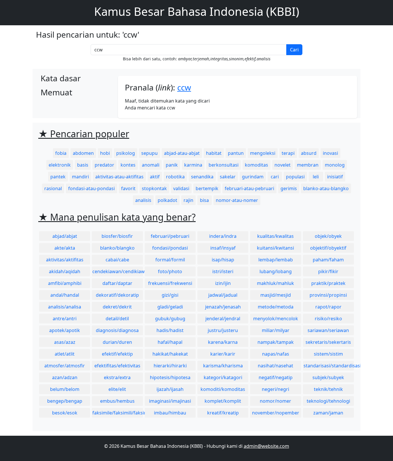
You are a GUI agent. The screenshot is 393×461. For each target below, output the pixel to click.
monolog (335, 165)
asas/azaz (64, 342)
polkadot (167, 200)
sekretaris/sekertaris (328, 342)
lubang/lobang (276, 271)
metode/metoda (275, 307)
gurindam (253, 176)
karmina (193, 165)
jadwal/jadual (222, 295)
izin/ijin (223, 283)
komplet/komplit (223, 401)
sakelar (228, 176)
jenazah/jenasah (223, 307)
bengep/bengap (64, 401)
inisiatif (335, 176)
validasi (181, 188)
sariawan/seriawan (328, 330)
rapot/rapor (328, 307)
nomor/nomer (275, 401)
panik (172, 165)
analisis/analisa (64, 307)
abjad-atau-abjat (182, 153)
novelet (282, 165)
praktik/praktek (328, 283)
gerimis (289, 188)
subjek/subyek (328, 377)
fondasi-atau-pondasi (91, 188)
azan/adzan (64, 377)
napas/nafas (275, 354)
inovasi (330, 153)
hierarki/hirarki (170, 365)
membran (307, 165)
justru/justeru (223, 330)
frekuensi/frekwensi (170, 283)
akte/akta (64, 248)
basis (82, 165)
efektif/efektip (117, 354)
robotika (175, 176)
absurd (308, 153)
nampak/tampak (275, 342)
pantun (236, 153)
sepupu (149, 153)
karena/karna (223, 342)
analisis (143, 200)
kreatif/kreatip (223, 413)
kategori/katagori (223, 377)
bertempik (207, 188)
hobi (105, 153)
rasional (53, 188)
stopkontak (154, 188)
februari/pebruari (170, 236)
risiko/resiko (328, 318)
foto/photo (170, 271)
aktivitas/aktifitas (64, 259)
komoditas (256, 165)
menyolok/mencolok (275, 318)
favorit (128, 188)
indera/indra (222, 236)
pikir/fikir (328, 271)
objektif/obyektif (328, 248)
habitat (214, 153)
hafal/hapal (170, 342)
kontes (128, 165)
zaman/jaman (328, 413)
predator (104, 165)
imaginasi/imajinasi (170, 401)
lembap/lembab (275, 259)
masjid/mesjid (275, 295)
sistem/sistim (328, 354)
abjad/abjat (64, 236)
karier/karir (222, 354)
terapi (288, 153)
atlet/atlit (65, 354)
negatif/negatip (276, 377)
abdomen (83, 153)
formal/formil (170, 259)
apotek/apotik (64, 330)
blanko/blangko (117, 248)
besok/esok (64, 413)
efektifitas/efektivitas (117, 365)
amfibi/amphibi (64, 283)
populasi (295, 176)
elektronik (60, 165)
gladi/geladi (170, 307)
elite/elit (117, 389)
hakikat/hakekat (170, 354)
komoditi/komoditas (223, 389)
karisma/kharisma (223, 365)
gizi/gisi (170, 295)
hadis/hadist (170, 330)
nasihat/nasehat (275, 365)
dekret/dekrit (117, 307)
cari (275, 176)
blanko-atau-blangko (326, 188)
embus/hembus (117, 401)
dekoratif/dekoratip (117, 295)
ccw (184, 87)
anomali (150, 165)
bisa (204, 200)
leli (316, 176)
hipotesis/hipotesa (170, 377)
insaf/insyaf (223, 248)
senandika (202, 176)
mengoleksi (262, 153)
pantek (58, 176)
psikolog (125, 153)
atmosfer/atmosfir (64, 365)
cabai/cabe (117, 259)
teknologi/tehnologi (328, 401)
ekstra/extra (117, 377)
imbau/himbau (170, 413)
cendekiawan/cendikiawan (117, 271)
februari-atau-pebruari (249, 188)
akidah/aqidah (64, 271)
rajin (188, 200)
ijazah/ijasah (170, 389)
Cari (294, 50)
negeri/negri (275, 389)
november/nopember (275, 413)
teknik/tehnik (328, 389)
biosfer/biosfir (117, 236)
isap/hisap (223, 259)
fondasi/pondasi (170, 248)
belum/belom (64, 389)
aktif (155, 176)
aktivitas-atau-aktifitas (119, 176)
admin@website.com (266, 446)
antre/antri (65, 318)
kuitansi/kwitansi (275, 248)
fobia (60, 153)
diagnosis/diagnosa (117, 330)
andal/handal (64, 295)
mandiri (80, 176)
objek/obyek (328, 236)
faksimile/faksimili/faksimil (117, 413)
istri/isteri (222, 271)
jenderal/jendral (222, 318)
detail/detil (117, 318)
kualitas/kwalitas (275, 236)
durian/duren (117, 342)
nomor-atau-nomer (237, 200)
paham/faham (328, 259)
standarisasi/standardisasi (329, 365)
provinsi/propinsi (328, 295)
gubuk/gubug (170, 318)
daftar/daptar (117, 283)
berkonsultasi (224, 165)
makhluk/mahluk (275, 283)
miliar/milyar (275, 330)
